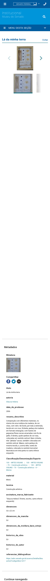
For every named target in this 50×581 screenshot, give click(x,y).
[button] (39, 4)
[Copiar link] (19, 381)
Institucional (11, 13)
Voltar (45, 40)
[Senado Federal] (25, 4)
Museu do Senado (13, 16)
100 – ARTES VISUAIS (14, 463)
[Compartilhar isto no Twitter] (14, 381)
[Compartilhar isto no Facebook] (8, 381)
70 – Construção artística (17, 465)
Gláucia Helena (12, 402)
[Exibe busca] (44, 16)
